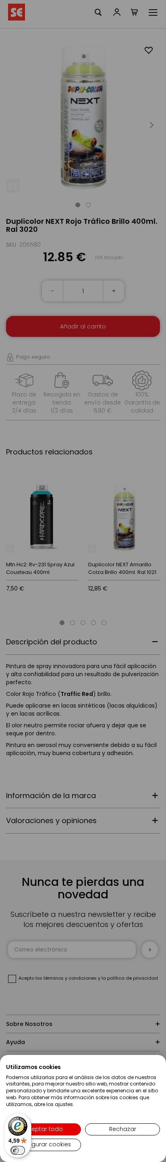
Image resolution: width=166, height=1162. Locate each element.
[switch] (17, 1150)
